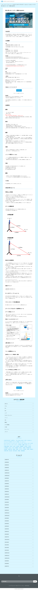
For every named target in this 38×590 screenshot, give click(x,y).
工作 (13, 447)
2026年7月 (7, 459)
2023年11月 (7, 512)
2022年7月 (7, 536)
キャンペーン (7, 429)
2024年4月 (7, 504)
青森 (19, 450)
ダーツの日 (30, 443)
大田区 (17, 446)
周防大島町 (7, 446)
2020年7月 (7, 566)
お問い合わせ (27, 585)
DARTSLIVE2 (7, 440)
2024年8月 (7, 499)
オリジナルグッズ (8, 443)
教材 (24, 447)
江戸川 (21, 449)
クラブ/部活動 (7, 424)
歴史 (17, 449)
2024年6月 (7, 502)
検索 (35, 581)
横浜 (14, 449)
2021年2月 (7, 550)
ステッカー (15, 443)
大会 (14, 446)
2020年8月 (7, 563)
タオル (25, 443)
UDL (26, 440)
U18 (5, 410)
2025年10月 (7, 475)
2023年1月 (7, 531)
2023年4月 (7, 526)
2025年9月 (7, 478)
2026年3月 (7, 467)
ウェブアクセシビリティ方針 (13, 585)
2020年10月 (7, 558)
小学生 (29, 446)
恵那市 (17, 447)
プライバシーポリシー (21, 585)
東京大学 (10, 449)
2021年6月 (7, 542)
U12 (5, 408)
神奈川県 (6, 450)
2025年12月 (7, 472)
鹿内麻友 (23, 450)
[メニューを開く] (36, 1)
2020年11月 (7, 555)
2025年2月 (7, 491)
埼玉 (11, 446)
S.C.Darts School (20, 440)
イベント (6, 417)
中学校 (20, 444)
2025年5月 (7, 486)
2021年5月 (7, 544)
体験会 (6, 422)
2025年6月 (7, 483)
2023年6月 (7, 520)
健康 (23, 444)
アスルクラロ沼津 (8, 441)
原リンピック (28, 444)
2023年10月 (7, 515)
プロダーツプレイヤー (8, 415)
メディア (6, 431)
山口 (10, 447)
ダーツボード (14, 444)
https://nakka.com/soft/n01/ (10, 198)
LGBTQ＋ (13, 440)
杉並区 (6, 449)
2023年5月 (7, 523)
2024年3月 (7, 507)
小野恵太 (6, 447)
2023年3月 (7, 528)
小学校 (25, 446)
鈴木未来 (15, 450)
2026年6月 (7, 462)
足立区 (10, 450)
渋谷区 (25, 449)
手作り (21, 447)
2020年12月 (7, 552)
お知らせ (6, 403)
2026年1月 (7, 470)
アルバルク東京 (16, 441)
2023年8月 (7, 518)
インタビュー (23, 441)
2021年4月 (7, 547)
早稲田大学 (29, 447)
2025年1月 (7, 494)
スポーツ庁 (21, 443)
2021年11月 (7, 539)
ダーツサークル (8, 444)
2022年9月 (7, 534)
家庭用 (21, 446)
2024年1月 (7, 510)
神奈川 (32, 449)
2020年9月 (7, 560)
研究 (28, 449)
